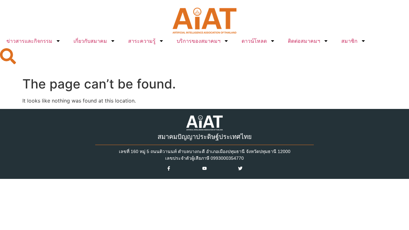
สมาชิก (349, 41)
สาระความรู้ (142, 41)
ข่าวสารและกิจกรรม (29, 41)
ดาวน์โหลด (254, 41)
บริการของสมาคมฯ (198, 41)
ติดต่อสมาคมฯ (304, 41)
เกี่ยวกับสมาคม (90, 41)
